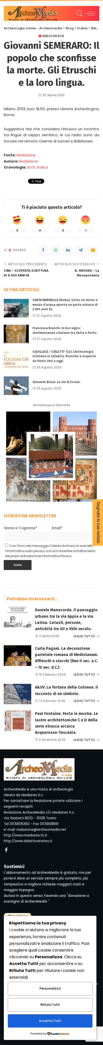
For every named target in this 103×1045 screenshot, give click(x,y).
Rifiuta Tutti (50, 1004)
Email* (57, 528)
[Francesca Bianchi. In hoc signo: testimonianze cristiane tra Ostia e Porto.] (16, 334)
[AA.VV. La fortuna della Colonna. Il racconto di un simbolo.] (17, 694)
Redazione (26, 155)
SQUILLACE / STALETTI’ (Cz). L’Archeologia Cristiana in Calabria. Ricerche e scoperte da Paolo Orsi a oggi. (64, 356)
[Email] (93, 250)
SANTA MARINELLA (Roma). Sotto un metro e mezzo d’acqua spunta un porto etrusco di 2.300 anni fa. (65, 304)
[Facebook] (43, 250)
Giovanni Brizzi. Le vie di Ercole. (56, 382)
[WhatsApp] (55, 250)
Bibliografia (53, 36)
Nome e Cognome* (20, 528)
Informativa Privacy (57, 556)
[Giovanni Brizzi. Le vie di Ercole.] (16, 385)
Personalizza (50, 988)
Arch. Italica (37, 167)
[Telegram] (81, 250)
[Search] (79, 13)
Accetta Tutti (50, 1020)
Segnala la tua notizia (98, 522)
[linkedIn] (68, 250)
